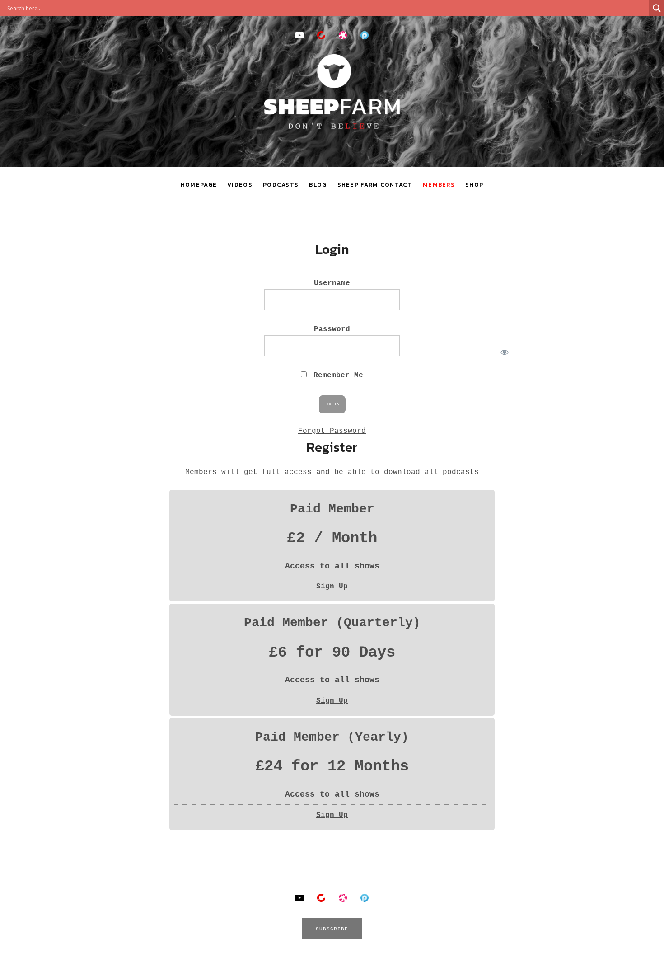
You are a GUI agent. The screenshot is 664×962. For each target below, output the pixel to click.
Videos (240, 184)
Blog (318, 184)
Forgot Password (332, 431)
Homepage (199, 184)
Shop (474, 184)
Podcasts (281, 184)
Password (332, 329)
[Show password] (503, 350)
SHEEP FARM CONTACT (374, 184)
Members (439, 184)
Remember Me (336, 375)
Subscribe (332, 929)
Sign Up (332, 586)
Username (332, 283)
